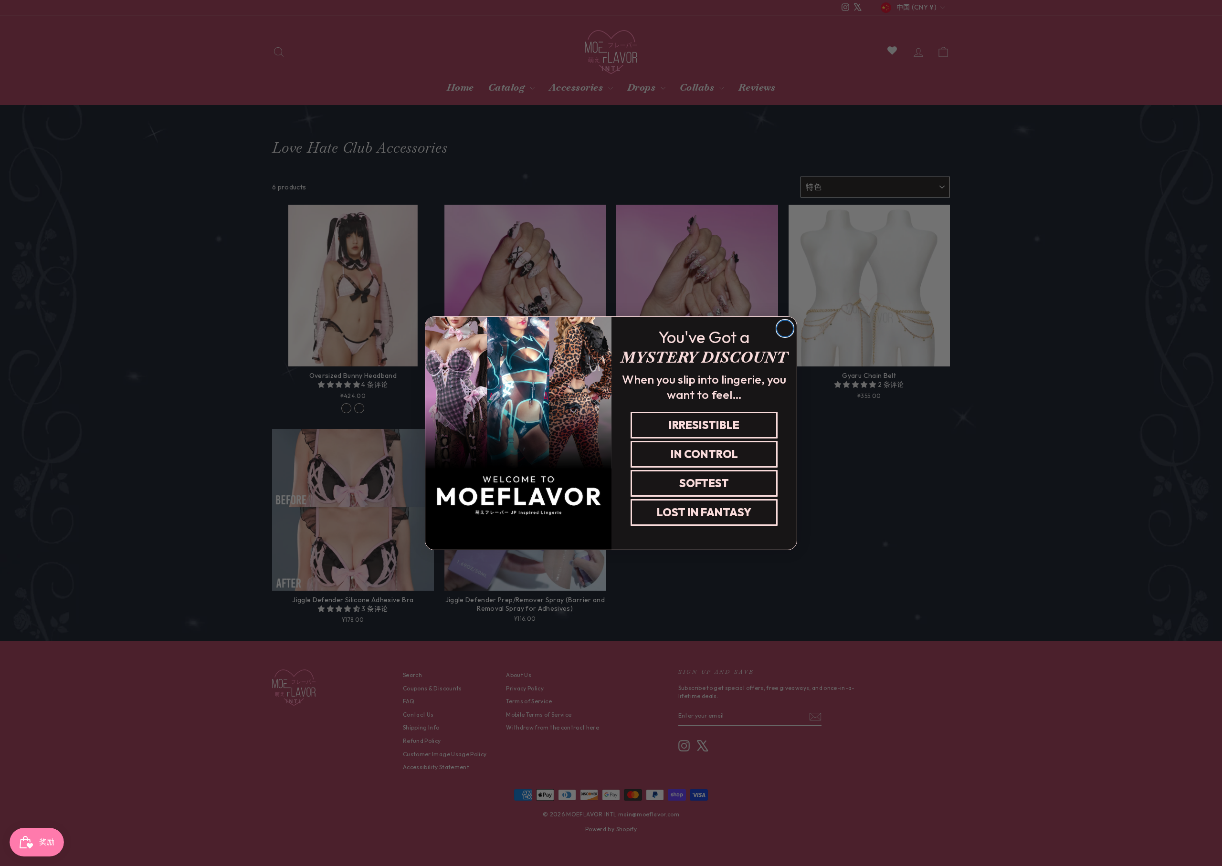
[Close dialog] (785, 328)
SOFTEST (704, 483)
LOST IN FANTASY (704, 512)
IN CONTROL (704, 454)
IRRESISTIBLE (704, 425)
